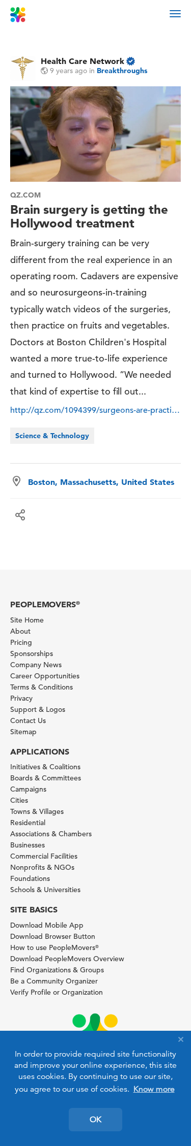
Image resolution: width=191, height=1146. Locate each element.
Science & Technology (52, 435)
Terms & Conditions (41, 687)
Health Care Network (82, 61)
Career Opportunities (44, 675)
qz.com (25, 195)
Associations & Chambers (51, 833)
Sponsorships (31, 653)
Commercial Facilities (43, 856)
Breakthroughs (122, 70)
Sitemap (23, 731)
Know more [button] (154, 1089)
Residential (27, 822)
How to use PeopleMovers (54, 947)
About (20, 631)
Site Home (27, 620)
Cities (19, 800)
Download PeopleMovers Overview (67, 958)
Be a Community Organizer (54, 981)
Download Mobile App (47, 925)
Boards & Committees (45, 777)
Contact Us (28, 720)
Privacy (21, 698)
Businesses (27, 844)
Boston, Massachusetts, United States (101, 482)
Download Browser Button (52, 936)
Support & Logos (37, 709)
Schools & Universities (45, 889)
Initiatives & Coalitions (45, 766)
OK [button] (95, 1120)
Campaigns (28, 789)
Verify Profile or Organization (56, 992)
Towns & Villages (37, 811)
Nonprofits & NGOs (42, 867)
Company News (36, 664)
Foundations (30, 878)
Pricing (21, 642)
